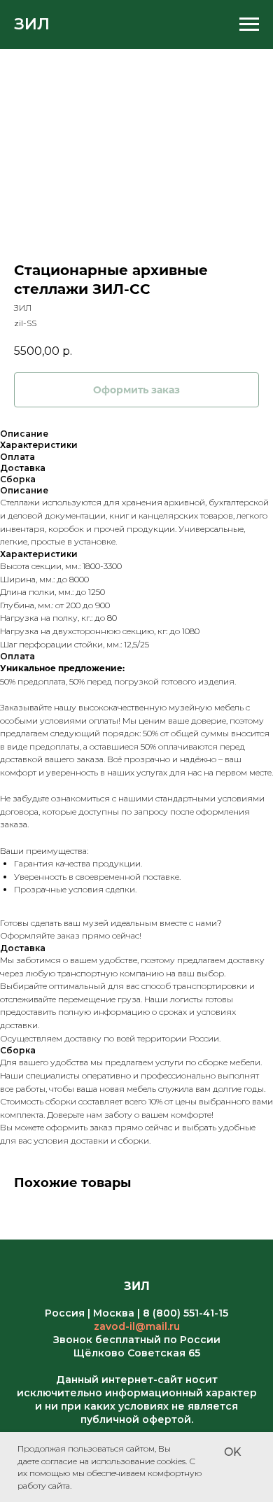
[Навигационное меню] (249, 24)
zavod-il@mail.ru (137, 1326)
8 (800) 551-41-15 (185, 1313)
